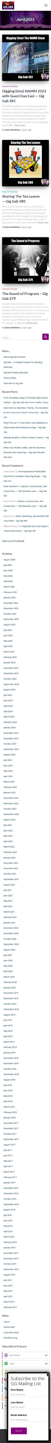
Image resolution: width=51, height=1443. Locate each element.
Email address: (19, 1415)
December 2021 (11, 863)
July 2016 (8, 1215)
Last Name (17, 1402)
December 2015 (11, 1253)
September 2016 (11, 1204)
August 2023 (9, 754)
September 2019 (11, 1009)
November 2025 (11, 608)
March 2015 (9, 1301)
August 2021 (9, 884)
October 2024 (10, 678)
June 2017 (8, 1155)
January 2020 (9, 987)
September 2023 (11, 749)
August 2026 (9, 559)
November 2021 (11, 868)
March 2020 (9, 976)
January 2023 (9, 792)
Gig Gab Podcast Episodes (16, 372)
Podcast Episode (9, 86)
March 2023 (9, 781)
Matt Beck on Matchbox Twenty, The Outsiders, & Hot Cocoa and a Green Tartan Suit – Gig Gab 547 (26, 413)
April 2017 (8, 1166)
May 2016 (8, 1226)
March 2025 (9, 651)
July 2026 (8, 565)
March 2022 (9, 846)
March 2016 (9, 1236)
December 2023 (11, 733)
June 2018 (8, 1090)
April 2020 (8, 971)
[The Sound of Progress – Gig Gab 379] (25, 260)
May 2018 (8, 1096)
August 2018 (9, 1079)
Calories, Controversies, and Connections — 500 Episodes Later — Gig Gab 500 (25, 491)
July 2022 (8, 825)
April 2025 (8, 646)
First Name (17, 1389)
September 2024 (11, 684)
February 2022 (10, 852)
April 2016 (8, 1231)
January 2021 (9, 922)
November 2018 (11, 1063)
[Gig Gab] (9, 5)
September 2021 (11, 879)
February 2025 (10, 657)
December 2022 (11, 798)
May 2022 (8, 835)
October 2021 (10, 873)
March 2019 (9, 1041)
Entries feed (9, 1327)
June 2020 (8, 960)
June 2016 (8, 1220)
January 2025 (9, 662)
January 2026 (9, 597)
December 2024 (11, 668)
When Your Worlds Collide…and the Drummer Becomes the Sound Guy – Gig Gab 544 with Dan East (24, 452)
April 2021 (8, 906)
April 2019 (8, 1036)
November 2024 (11, 673)
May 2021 (8, 900)
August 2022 (9, 819)
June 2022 (8, 830)
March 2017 (9, 1171)
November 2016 (11, 1193)
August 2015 (9, 1274)
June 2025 (8, 635)
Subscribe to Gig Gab (13, 383)
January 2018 (9, 1117)
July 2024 (8, 695)
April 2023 (8, 776)
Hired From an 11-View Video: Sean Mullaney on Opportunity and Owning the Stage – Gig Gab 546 (26, 427)
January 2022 (9, 857)
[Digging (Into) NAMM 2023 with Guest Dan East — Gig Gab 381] (25, 58)
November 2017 (11, 1128)
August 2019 (9, 1014)
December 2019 (11, 993)
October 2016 (10, 1198)
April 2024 (8, 711)
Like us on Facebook (13, 540)
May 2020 (8, 965)
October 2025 (10, 613)
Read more (20, 125)
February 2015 (10, 1307)
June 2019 (8, 1025)
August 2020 (9, 949)
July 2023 (8, 760)
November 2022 (11, 803)
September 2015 (11, 1269)
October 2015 (10, 1263)
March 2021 (9, 911)
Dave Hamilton (10, 486)
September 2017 (11, 1139)
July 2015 (8, 1280)
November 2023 (11, 738)
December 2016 (11, 1188)
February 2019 (10, 1047)
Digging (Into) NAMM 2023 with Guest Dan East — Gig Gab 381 (24, 96)
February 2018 (10, 1112)
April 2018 (8, 1101)
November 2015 (11, 1258)
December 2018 (11, 1058)
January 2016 (9, 1247)
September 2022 (11, 814)
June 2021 (8, 895)
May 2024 (8, 706)
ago (26, 129)
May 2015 (8, 1291)
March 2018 (9, 1106)
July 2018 (8, 1085)
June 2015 (8, 1285)
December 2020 (11, 928)
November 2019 (11, 998)
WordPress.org (10, 1337)
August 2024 (9, 689)
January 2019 (9, 1052)
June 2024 (8, 700)
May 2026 (8, 576)
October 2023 (10, 743)
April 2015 (8, 1296)
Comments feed (11, 1332)
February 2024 (10, 722)
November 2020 (11, 933)
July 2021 (8, 890)
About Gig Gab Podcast (14, 357)
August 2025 (9, 624)
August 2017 (9, 1144)
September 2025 (11, 619)
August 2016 (9, 1209)
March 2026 (9, 586)
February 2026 (10, 592)
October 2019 (10, 1004)
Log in (6, 1321)
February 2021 (10, 917)
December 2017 (11, 1123)
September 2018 (11, 1074)
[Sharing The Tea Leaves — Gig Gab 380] (25, 163)
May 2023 (8, 771)
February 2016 (10, 1242)
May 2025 (8, 641)
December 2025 (11, 603)
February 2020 (10, 982)
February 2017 (10, 1177)
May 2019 (8, 1031)
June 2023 (8, 765)
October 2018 (10, 1069)
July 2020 (8, 955)
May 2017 (8, 1161)
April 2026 (8, 581)
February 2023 (10, 787)
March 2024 (9, 716)
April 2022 (8, 841)
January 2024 (9, 727)
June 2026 (8, 570)
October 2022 (10, 808)
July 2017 (8, 1150)
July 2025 (8, 630)
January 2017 (9, 1182)
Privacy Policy (10, 377)
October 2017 (10, 1134)
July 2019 (8, 1020)
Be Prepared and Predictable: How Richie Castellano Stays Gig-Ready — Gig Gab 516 (25, 476)
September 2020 (11, 944)
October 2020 (10, 939)
